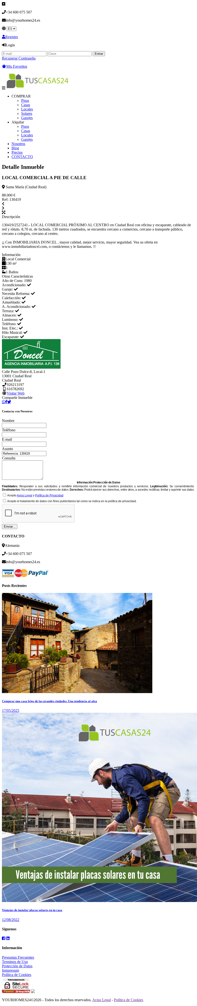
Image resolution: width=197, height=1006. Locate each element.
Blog (15, 148)
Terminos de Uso (15, 962)
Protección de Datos (17, 966)
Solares (26, 113)
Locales (27, 109)
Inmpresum (10, 970)
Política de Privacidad (49, 495)
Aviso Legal (24, 495)
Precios (17, 152)
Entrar (99, 53)
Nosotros (18, 144)
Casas (25, 105)
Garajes (27, 118)
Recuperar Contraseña (19, 58)
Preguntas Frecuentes (18, 957)
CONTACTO (22, 157)
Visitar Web (16, 393)
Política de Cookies (16, 975)
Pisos (25, 100)
